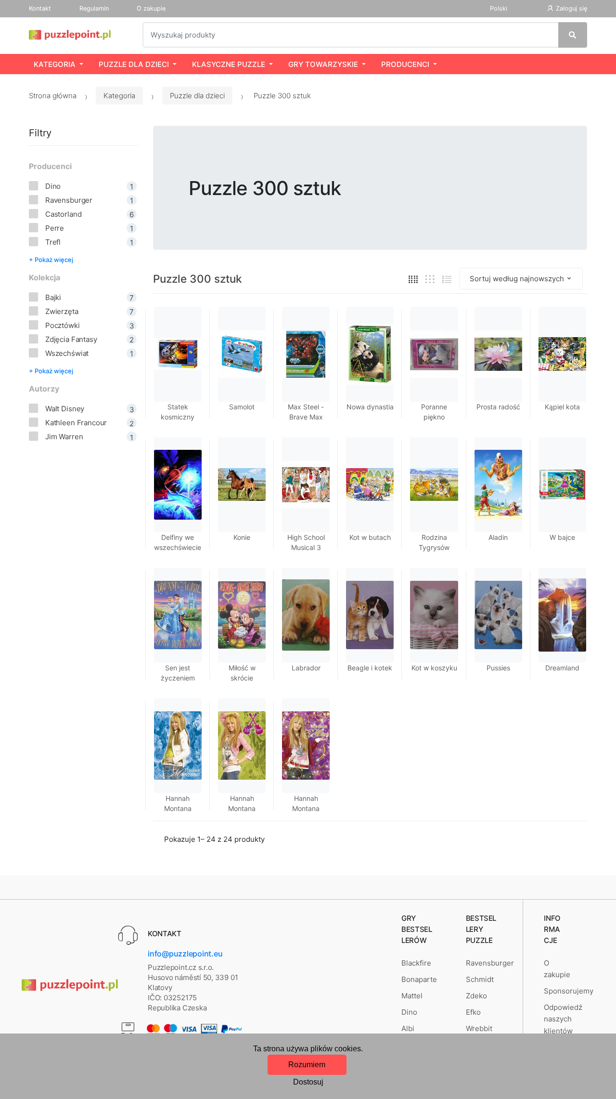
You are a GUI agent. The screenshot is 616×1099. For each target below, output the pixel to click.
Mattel (412, 995)
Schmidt (480, 979)
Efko (473, 1012)
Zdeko (476, 995)
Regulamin (94, 8)
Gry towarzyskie (323, 64)
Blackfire (416, 963)
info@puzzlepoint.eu (185, 953)
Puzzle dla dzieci (134, 64)
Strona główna (53, 95)
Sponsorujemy (568, 990)
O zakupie (151, 8)
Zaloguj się (571, 8)
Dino (409, 1012)
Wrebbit (479, 1028)
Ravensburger (490, 963)
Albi (407, 1028)
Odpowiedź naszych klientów (563, 1019)
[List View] (446, 279)
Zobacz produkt (370, 711)
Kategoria (55, 64)
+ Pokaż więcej (51, 259)
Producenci (405, 64)
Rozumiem (306, 1064)
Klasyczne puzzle (228, 64)
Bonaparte (419, 979)
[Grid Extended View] (430, 279)
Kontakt (40, 8)
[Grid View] (413, 279)
